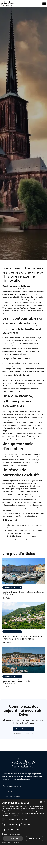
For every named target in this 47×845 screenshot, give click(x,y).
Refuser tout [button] (34, 838)
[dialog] (23, 822)
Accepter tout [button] (13, 838)
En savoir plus (13, 815)
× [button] (44, 802)
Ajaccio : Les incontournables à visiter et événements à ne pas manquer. (22, 637)
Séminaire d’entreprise (11, 792)
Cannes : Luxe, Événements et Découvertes (17, 682)
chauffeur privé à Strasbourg (26, 516)
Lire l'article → (8, 598)
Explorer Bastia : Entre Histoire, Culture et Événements (23, 593)
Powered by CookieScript (10, 842)
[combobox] (41, 802)
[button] (23, 834)
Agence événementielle (11, 796)
